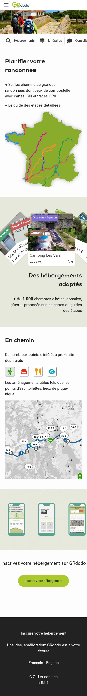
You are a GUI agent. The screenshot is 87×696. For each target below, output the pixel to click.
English (52, 662)
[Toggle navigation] (6, 5)
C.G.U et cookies (43, 676)
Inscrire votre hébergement (43, 581)
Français (36, 662)
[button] (41, 435)
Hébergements (24, 41)
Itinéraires (55, 41)
